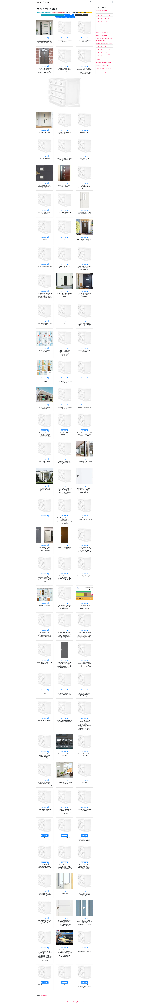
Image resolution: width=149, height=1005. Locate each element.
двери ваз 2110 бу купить (85, 12)
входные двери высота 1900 (103, 55)
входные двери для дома (102, 21)
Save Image (43, 37)
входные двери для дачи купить (104, 26)
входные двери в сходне (102, 65)
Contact (69, 1002)
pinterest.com (44, 995)
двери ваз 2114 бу (69, 14)
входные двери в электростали (104, 43)
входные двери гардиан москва (104, 52)
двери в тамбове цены (71, 12)
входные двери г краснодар (103, 18)
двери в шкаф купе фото (58, 12)
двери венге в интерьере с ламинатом (64, 17)
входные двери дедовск (102, 46)
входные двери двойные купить (104, 49)
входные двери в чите (101, 35)
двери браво (42, 2)
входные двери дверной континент (102, 11)
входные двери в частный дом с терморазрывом (104, 39)
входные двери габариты (102, 73)
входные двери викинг (101, 32)
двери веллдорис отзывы (44, 12)
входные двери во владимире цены (103, 69)
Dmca (62, 1002)
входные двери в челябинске (103, 62)
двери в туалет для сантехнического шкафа (52, 14)
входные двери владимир (102, 29)
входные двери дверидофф (103, 24)
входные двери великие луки (103, 15)
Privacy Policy (76, 1002)
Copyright (85, 1002)
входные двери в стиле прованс (102, 58)
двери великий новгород (81, 14)
